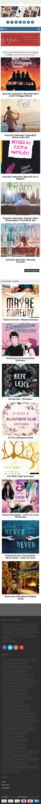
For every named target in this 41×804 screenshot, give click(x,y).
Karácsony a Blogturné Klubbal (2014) (20, 597)
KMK (28, 705)
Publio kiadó (20, 751)
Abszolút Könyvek (23, 659)
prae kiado (33, 767)
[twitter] (7, 22)
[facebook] (12, 22)
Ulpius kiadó (19, 759)
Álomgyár (6, 771)
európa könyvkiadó (20, 763)
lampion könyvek (20, 767)
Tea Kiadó (14, 755)
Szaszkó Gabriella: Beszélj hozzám (20, 260)
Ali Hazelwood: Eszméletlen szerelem (20, 359)
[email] (24, 22)
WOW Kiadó (7, 763)
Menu (5, 29)
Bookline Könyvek (9, 675)
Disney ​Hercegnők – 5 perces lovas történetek (20, 516)
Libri (4, 725)
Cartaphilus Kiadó (25, 675)
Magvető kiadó (8, 732)
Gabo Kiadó (16, 698)
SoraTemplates (12, 797)
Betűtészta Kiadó (20, 671)
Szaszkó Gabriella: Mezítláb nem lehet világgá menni (20, 95)
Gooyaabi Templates (33, 797)
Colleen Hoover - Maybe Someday (20, 319)
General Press (27, 698)
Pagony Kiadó (19, 744)
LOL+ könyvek (19, 721)
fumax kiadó (7, 767)
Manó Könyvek (21, 732)
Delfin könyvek (26, 686)
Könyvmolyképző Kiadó (26, 717)
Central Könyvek (9, 679)
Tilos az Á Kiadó (25, 755)
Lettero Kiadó (32, 721)
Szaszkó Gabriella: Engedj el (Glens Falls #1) (20, 136)
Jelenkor (21, 705)
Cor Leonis (22, 682)
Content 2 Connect (9, 682)
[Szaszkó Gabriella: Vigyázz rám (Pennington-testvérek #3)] (20, 198)
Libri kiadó (27, 725)
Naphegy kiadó (23, 740)
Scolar (5, 755)
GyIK (3, 782)
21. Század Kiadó (8, 659)
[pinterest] (32, 22)
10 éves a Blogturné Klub (20, 437)
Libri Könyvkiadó (15, 725)
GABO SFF (6, 698)
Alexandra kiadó (9, 663)
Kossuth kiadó (29, 713)
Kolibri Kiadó (7, 713)
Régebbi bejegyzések (32, 270)
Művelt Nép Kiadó (9, 740)
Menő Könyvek (8, 736)
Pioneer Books (8, 751)
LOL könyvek (7, 721)
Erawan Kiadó (7, 694)
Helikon (20, 702)
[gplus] (16, 22)
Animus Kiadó (21, 663)
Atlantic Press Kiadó (25, 667)
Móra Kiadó (20, 736)
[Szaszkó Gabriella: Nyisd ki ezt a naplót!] (20, 157)
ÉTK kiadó (16, 771)
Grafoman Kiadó (8, 702)
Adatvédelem (6, 788)
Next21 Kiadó (7, 744)
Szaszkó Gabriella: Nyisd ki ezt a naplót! (20, 178)
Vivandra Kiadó (32, 759)
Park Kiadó (21, 748)
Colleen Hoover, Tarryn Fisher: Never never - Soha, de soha (20, 556)
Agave (34, 659)
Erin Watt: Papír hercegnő (20, 476)
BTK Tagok (5, 785)
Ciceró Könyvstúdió (25, 679)
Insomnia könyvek (9, 705)
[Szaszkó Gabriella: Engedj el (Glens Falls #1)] (20, 115)
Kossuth (18, 713)
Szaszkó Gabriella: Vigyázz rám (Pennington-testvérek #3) (20, 219)
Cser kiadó (32, 682)
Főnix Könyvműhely (22, 694)
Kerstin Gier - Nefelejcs (20, 399)
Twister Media (8, 759)
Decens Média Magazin (10, 686)
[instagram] (20, 22)
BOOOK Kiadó (7, 671)
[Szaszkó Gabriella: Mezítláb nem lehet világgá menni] (20, 74)
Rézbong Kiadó (32, 751)
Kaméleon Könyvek (23, 709)
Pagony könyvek (9, 748)
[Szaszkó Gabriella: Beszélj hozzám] (20, 240)
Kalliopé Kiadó (8, 709)
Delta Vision (7, 690)
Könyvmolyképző (9, 717)
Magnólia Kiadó (29, 728)
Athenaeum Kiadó (9, 667)
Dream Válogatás (20, 690)
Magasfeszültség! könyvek (12, 728)
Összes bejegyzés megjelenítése (24, 54)
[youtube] (28, 22)
